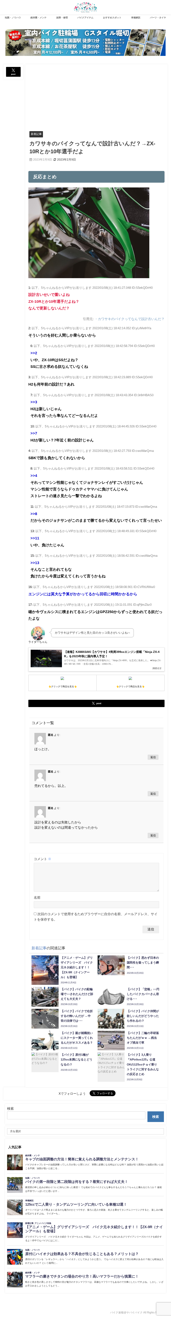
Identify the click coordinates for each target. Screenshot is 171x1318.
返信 (153, 757)
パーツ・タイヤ (158, 17)
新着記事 (36, 134)
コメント (42, 859)
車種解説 (135, 17)
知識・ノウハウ (13, 17)
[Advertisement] (96, 95)
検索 (10, 1108)
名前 (37, 897)
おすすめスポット (112, 17)
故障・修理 (62, 17)
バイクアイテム (85, 17)
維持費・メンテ (38, 17)
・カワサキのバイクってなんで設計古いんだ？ (129, 318)
